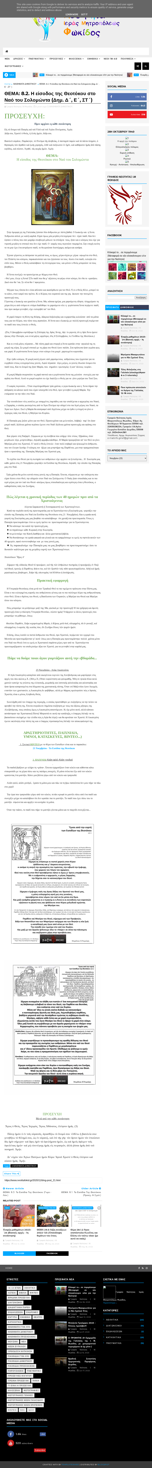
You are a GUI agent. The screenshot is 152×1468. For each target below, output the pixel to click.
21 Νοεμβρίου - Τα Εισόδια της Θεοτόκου (54, 748)
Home (7, 84)
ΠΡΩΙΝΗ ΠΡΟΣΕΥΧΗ (18, 1381)
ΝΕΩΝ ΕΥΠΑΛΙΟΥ (17, 1346)
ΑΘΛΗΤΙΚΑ (29, 1288)
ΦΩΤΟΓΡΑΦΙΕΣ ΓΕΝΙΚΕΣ (20, 1395)
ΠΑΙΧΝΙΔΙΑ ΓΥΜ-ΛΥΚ (18, 1356)
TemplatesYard (70, 1464)
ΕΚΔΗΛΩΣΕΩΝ (15, 1312)
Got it (84, 14)
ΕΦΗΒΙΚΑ (92, 58)
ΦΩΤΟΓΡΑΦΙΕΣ (13, 66)
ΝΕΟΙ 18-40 (110, 58)
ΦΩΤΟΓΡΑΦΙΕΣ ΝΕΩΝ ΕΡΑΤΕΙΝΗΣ (25, 1405)
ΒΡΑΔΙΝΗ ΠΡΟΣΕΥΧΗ (19, 1298)
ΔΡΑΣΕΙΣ (18, 58)
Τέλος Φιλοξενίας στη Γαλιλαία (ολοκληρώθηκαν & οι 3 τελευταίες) (133, 372)
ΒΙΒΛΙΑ (22, 1293)
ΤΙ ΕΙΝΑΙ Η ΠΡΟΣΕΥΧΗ (19, 1385)
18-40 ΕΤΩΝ (14, 1288)
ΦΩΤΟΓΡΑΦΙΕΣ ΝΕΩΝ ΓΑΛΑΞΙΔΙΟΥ (25, 1400)
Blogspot (103, 1464)
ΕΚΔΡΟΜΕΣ (32, 1312)
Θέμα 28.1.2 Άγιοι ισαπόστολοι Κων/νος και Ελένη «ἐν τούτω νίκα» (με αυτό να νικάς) (84, 1234)
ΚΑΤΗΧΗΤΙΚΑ (14, 1322)
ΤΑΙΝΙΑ (36, 1381)
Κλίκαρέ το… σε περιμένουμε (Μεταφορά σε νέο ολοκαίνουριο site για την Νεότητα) (47, 75)
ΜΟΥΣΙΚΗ (13, 1341)
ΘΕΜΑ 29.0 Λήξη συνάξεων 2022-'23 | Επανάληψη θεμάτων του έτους (51, 1232)
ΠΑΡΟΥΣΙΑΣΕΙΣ (15, 1371)
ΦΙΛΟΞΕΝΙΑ (75, 58)
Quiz (31, 1410)
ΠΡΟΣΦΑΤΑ (112, 307)
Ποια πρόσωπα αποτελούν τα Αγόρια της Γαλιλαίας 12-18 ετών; (133, 390)
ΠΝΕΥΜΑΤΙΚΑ (36, 58)
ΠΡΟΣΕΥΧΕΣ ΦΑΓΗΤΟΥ (20, 1376)
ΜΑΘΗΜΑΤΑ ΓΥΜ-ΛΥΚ (47, 1208)
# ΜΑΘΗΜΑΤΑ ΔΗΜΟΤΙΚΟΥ (24, 1166)
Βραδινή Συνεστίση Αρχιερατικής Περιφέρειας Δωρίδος (82, 1361)
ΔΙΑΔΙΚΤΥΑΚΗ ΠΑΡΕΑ (19, 1307)
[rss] (142, 1268)
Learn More (72, 14)
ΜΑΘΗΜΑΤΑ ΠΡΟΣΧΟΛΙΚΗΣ (22, 1337)
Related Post (12, 1200)
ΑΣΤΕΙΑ (12, 1293)
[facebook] (139, 1268)
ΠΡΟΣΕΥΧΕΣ (56, 58)
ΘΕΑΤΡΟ (38, 1317)
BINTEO (12, 1410)
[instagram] (146, 1268)
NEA (7, 58)
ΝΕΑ (24, 1341)
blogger (19, 1253)
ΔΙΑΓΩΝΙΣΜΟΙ (15, 1302)
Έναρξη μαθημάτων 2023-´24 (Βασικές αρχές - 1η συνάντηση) (17, 1232)
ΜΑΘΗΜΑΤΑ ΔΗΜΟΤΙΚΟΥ (25, 84)
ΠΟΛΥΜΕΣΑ (127, 58)
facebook (52, 1253)
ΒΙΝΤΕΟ (34, 1293)
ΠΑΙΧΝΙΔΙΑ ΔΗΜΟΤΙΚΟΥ (20, 1361)
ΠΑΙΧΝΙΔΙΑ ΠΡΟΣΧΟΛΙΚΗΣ (21, 1366)
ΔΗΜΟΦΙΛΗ (127, 307)
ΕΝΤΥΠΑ (12, 1317)
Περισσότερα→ (110, 1302)
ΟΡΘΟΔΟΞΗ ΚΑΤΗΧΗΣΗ (20, 1351)
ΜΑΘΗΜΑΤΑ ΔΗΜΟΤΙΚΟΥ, (61, 106)
